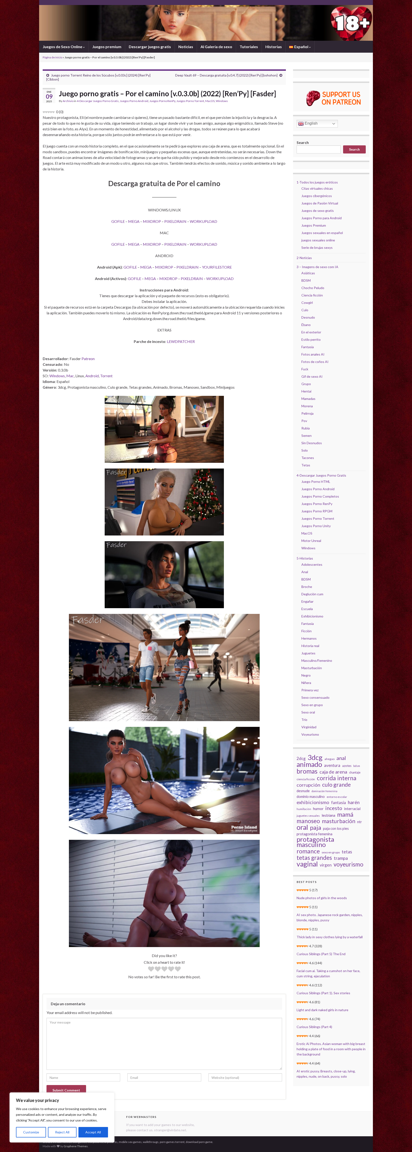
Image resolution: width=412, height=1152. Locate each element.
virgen (326, 864)
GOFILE (118, 221)
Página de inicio (52, 57)
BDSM (306, 280)
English (311, 123)
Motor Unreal (311, 541)
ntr (359, 822)
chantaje (354, 772)
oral (302, 827)
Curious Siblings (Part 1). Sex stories (323, 993)
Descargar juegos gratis (150, 46)
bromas (307, 771)
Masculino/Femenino (316, 660)
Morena (307, 406)
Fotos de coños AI (315, 362)
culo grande (336, 784)
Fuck (304, 369)
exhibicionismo (313, 802)
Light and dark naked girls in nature (322, 1010)
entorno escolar (337, 797)
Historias (273, 46)
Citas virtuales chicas (317, 188)
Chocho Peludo (312, 288)
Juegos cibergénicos (316, 196)
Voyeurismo (310, 734)
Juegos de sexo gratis (317, 211)
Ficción (306, 631)
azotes (346, 766)
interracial (352, 808)
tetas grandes (314, 857)
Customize (31, 1132)
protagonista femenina (314, 834)
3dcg (315, 757)
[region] (62, 1117)
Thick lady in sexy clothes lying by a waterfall (330, 937)
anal (341, 758)
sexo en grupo (331, 852)
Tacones (307, 458)
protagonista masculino (315, 842)
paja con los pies (336, 828)
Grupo (306, 384)
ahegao (329, 759)
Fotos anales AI (312, 354)
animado (309, 764)
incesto (333, 808)
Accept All (93, 1132)
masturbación (338, 821)
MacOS (210, 101)
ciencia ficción (306, 779)
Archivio (68, 101)
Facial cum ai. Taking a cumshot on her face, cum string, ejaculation (328, 973)
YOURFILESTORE (217, 267)
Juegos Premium (313, 225)
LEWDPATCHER (181, 341)
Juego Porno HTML (315, 481)
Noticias (185, 46)
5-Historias (305, 558)
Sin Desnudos (311, 443)
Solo (304, 450)
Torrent (106, 375)
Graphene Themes (76, 1146)
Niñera (306, 683)
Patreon (88, 358)
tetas (347, 851)
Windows (222, 101)
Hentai (306, 391)
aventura (332, 765)
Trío (304, 720)
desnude (303, 791)
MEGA (133, 221)
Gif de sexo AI (312, 376)
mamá (345, 814)
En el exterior (311, 332)
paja (315, 827)
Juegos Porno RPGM (316, 511)
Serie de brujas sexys (317, 247)
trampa (341, 858)
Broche (306, 587)
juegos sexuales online (318, 240)
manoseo (308, 821)
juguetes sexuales (308, 815)
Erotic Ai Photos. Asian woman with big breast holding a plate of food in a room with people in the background (331, 1049)
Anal (304, 572)
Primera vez (310, 690)
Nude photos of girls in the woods (322, 898)
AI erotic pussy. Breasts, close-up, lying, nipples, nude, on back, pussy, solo (326, 1073)
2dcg (301, 758)
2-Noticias (304, 258)
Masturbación (311, 668)
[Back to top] (401, 1141)
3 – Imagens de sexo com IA (317, 267)
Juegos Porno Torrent (190, 101)
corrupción (308, 784)
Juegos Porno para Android (321, 218)
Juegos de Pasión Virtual (319, 203)
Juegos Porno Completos (320, 496)
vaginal (307, 864)
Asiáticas (308, 273)
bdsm (356, 766)
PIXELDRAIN (175, 221)
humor (318, 808)
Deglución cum (312, 594)
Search (303, 142)
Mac (70, 375)
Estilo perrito (311, 339)
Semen (306, 435)
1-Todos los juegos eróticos (317, 182)
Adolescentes (311, 564)
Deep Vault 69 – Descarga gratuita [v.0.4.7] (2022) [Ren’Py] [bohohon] (226, 75)
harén (354, 802)
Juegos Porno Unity (316, 526)
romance (308, 851)
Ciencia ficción (312, 295)
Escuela (307, 609)
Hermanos (309, 638)
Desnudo (308, 317)
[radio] (151, 969)
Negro (306, 675)
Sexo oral (308, 712)
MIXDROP (152, 221)
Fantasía (307, 347)
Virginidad (308, 727)
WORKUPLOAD (203, 221)
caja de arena (333, 771)
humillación (304, 808)
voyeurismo (348, 864)
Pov (304, 421)
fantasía (338, 802)
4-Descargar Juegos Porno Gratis (98, 101)
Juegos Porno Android (134, 101)
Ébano (306, 325)
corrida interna (336, 777)
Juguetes (308, 653)
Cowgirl (307, 303)
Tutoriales (249, 46)
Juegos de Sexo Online (63, 46)
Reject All (62, 1132)
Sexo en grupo (312, 705)
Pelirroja (307, 413)
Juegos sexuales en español (322, 233)
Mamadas (308, 399)
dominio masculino (311, 796)
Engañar (307, 601)
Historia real (310, 646)
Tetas (305, 465)
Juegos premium (106, 46)
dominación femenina (324, 791)
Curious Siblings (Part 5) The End (321, 954)
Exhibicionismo (312, 616)
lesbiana (328, 815)
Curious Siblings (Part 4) (314, 1027)
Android (92, 375)
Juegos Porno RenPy (162, 101)
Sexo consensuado (315, 697)
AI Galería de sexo (216, 46)
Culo (304, 310)
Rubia (305, 428)
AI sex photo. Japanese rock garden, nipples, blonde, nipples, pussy (330, 917)
